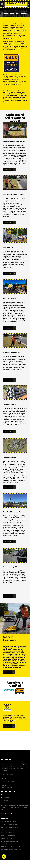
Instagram (6, 797)
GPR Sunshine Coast (6, 844)
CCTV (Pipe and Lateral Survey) (10, 827)
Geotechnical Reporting (7, 838)
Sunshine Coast (11, 805)
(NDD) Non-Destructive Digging (10, 824)
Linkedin (5, 800)
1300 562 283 (9, 774)
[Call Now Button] (4, 856)
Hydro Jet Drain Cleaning (8, 835)
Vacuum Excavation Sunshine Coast (11, 849)
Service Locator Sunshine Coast (10, 841)
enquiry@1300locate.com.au (11, 722)
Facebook (6, 795)
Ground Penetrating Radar (8, 830)
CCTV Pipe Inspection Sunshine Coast (11, 847)
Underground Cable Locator (9, 821)
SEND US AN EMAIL (6, 813)
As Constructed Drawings (8, 833)
